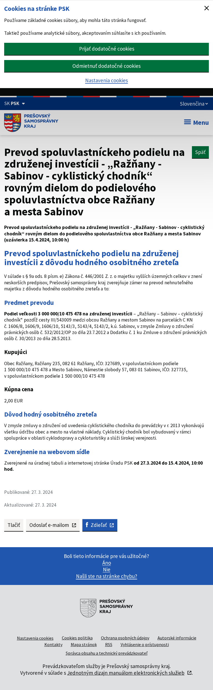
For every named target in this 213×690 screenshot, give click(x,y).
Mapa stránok (84, 644)
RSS (108, 644)
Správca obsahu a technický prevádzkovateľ (107, 653)
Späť (200, 152)
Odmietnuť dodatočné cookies (106, 66)
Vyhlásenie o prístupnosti (145, 644)
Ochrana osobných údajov (125, 638)
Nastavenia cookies (106, 80)
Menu (201, 122)
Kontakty (53, 644)
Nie (106, 569)
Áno (106, 562)
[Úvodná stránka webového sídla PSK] (31, 122)
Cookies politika (77, 638)
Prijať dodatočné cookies (106, 48)
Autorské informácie (177, 638)
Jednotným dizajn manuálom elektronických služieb (125, 672)
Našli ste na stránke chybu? (106, 576)
